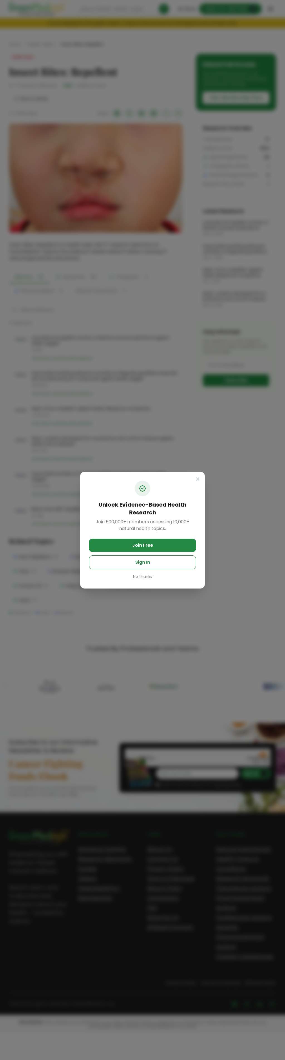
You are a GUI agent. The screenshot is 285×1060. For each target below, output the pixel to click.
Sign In (142, 562)
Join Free (142, 545)
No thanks (142, 576)
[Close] (198, 479)
